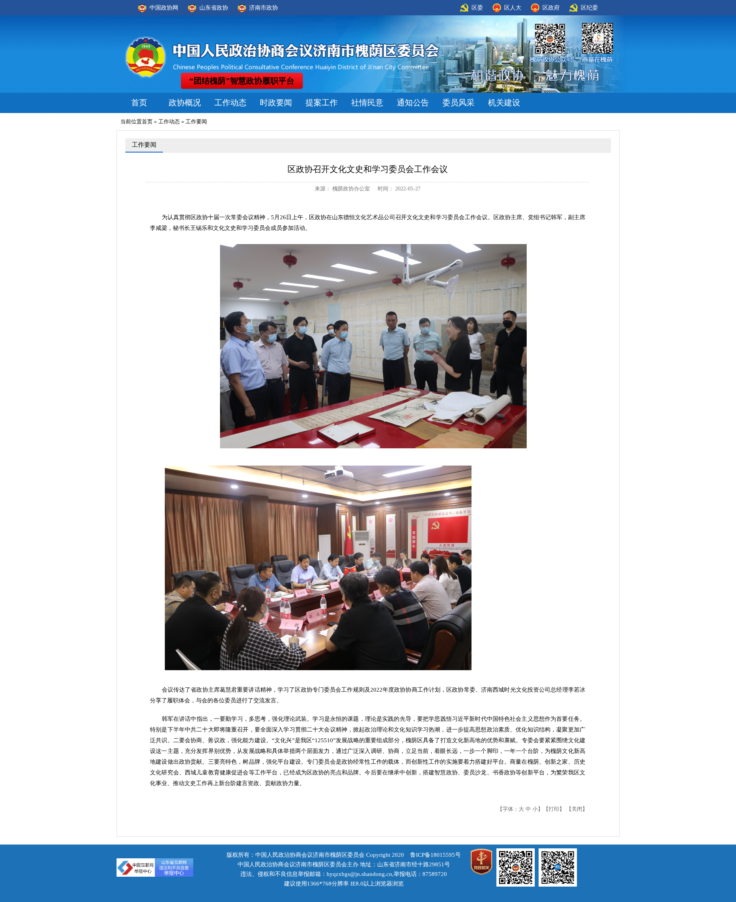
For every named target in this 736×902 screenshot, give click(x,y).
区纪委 (589, 8)
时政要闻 (276, 102)
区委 (477, 8)
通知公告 (413, 102)
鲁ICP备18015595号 (435, 855)
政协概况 (185, 102)
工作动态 (230, 102)
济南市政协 (263, 8)
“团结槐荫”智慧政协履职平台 (241, 80)
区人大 (512, 8)
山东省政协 (213, 8)
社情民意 (367, 102)
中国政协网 (164, 8)
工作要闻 (196, 122)
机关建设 (504, 102)
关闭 (577, 809)
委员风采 (458, 102)
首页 (139, 102)
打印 (554, 809)
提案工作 (322, 102)
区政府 (551, 8)
